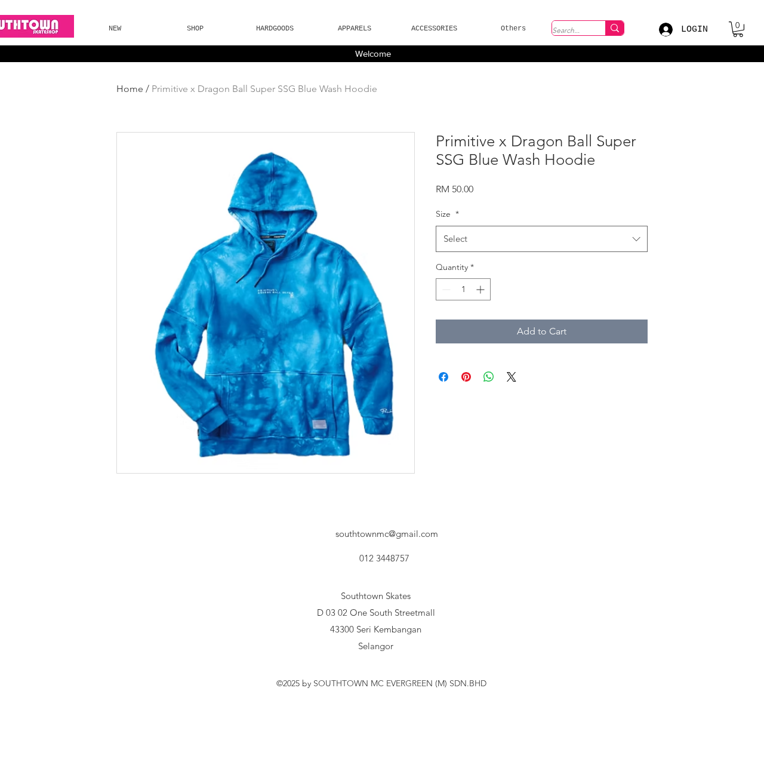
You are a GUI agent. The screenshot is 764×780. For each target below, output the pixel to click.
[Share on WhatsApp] (489, 377)
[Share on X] (511, 377)
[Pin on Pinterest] (466, 377)
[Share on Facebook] (443, 377)
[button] (115, 29)
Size (447, 213)
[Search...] (614, 28)
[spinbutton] (463, 289)
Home (129, 88)
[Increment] (481, 289)
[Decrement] (445, 289)
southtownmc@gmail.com (386, 533)
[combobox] (542, 239)
